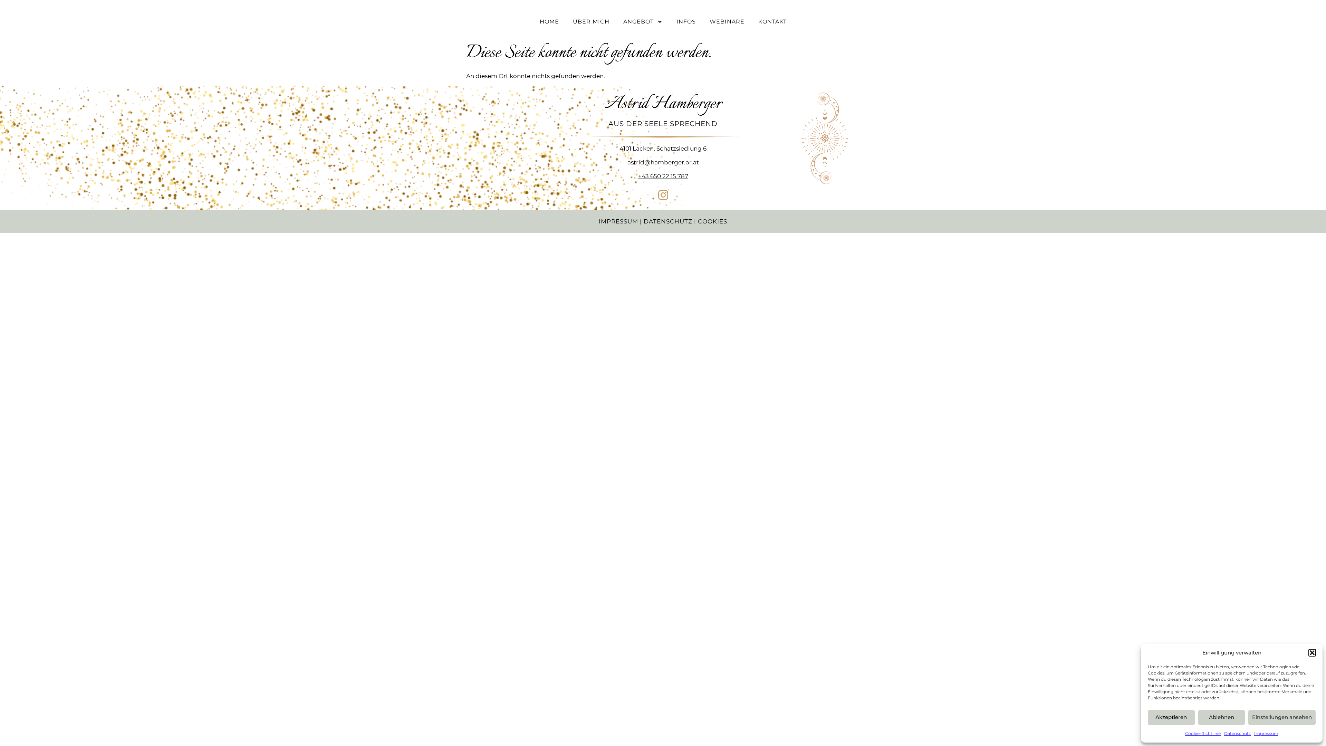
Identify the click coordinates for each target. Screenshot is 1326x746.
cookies (712, 221)
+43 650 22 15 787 (663, 176)
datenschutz (668, 221)
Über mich (591, 21)
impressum (618, 221)
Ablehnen (1221, 717)
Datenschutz (1237, 733)
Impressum (1266, 733)
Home (549, 21)
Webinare (727, 21)
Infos (686, 21)
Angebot (638, 21)
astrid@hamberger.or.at (663, 162)
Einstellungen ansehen (1282, 717)
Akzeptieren (1171, 717)
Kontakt (772, 21)
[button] (1312, 652)
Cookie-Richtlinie (1203, 733)
